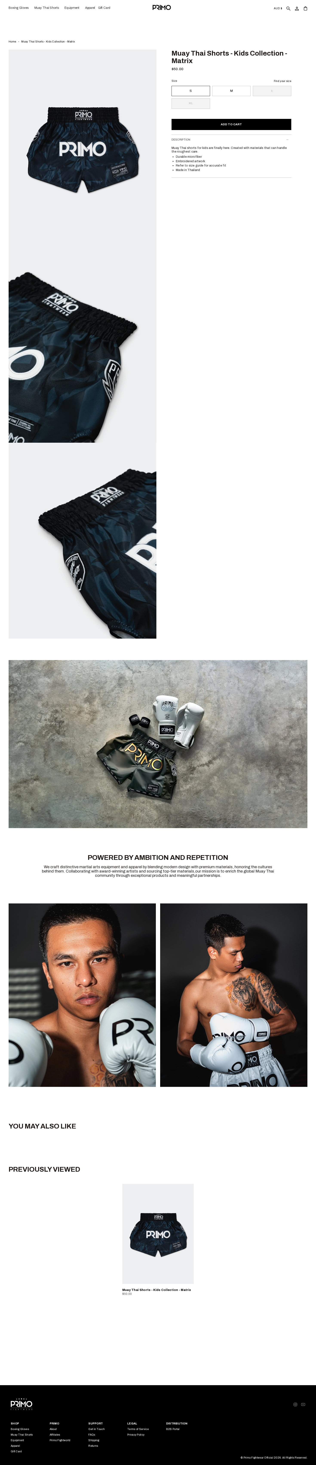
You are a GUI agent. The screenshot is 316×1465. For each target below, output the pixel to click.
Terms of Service (138, 1429)
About (53, 1429)
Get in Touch (96, 1429)
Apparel (15, 1445)
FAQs (91, 1434)
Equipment (17, 1440)
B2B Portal (173, 1429)
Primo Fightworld (60, 1440)
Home (12, 41)
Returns (93, 1445)
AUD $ (278, 8)
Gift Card (16, 1451)
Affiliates (55, 1434)
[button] (20, 7)
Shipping (93, 1440)
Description (181, 139)
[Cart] (305, 8)
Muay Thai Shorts (22, 1434)
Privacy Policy (135, 1434)
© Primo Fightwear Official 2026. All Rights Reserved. (274, 1457)
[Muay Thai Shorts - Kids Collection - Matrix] (158, 1234)
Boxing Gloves (20, 1429)
